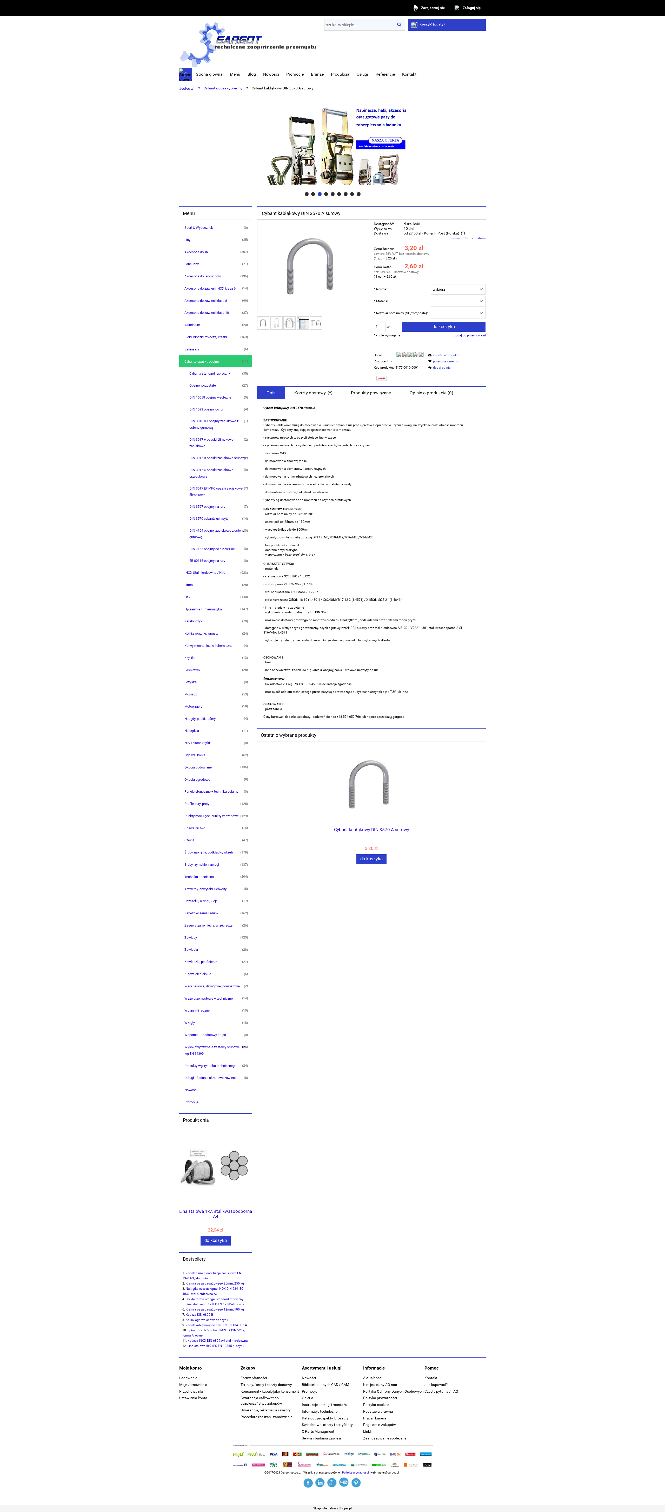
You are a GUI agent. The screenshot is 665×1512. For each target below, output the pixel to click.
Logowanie (188, 1378)
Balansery (191, 349)
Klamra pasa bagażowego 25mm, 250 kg (215, 1283)
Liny (187, 240)
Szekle (189, 840)
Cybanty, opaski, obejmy (202, 361)
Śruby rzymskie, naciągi (201, 864)
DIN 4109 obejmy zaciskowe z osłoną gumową (216, 534)
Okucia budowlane (198, 767)
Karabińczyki (193, 621)
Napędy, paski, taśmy (200, 719)
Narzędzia (191, 731)
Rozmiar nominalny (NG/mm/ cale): (401, 313)
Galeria (307, 1398)
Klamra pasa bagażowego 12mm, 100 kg (215, 1309)
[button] (442, 355)
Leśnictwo (192, 670)
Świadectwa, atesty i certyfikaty (327, 1425)
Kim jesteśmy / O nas (380, 1385)
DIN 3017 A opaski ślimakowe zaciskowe (211, 443)
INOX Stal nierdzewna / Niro (204, 573)
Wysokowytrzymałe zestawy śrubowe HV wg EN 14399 (214, 1050)
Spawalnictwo (194, 828)
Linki (367, 1431)
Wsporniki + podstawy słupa (205, 1035)
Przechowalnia (191, 1391)
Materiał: (381, 301)
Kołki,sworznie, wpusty (201, 633)
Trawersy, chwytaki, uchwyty (205, 889)
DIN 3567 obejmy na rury (207, 507)
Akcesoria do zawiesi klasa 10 (206, 313)
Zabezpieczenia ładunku (202, 913)
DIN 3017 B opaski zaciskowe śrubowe (218, 458)
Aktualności (372, 1378)
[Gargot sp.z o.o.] (309, 1482)
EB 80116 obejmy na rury (207, 561)
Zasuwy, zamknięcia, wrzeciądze (208, 925)
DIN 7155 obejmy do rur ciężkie (212, 549)
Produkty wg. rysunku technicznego (210, 1066)
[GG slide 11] (332, 145)
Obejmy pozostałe (202, 385)
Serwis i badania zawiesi (321, 1438)
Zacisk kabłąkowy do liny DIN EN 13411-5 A (216, 1325)
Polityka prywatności (380, 1398)
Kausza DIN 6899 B (199, 1315)
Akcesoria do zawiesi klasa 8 (205, 301)
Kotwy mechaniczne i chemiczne (208, 646)
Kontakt (430, 1378)
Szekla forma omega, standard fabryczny (214, 1299)
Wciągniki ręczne (197, 1010)
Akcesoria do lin (196, 252)
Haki (187, 597)
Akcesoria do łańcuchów (202, 276)
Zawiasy (190, 938)
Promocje (191, 1102)
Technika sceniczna (199, 877)
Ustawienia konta (193, 1398)
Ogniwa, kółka (194, 755)
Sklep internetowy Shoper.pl (332, 1508)
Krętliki (189, 658)
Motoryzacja (193, 706)
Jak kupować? (436, 1385)
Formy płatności (254, 1378)
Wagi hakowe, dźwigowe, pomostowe (212, 986)
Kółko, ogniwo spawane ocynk (207, 1320)
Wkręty (189, 1023)
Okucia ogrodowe (197, 779)
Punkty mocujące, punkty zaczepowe (211, 816)
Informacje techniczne (319, 1411)
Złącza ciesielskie (197, 974)
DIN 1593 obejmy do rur (206, 409)
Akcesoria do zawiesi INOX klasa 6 (210, 288)
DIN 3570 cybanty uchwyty (208, 518)
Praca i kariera (374, 1418)
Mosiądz (190, 694)
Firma (188, 585)
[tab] (307, 194)
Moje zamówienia (193, 1385)
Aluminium (192, 325)
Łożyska (190, 682)
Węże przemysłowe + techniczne (208, 998)
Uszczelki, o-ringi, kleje (201, 901)
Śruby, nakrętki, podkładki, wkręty (209, 852)
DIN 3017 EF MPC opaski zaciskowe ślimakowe (216, 491)
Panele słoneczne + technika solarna (211, 791)
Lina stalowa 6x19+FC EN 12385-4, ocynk (215, 1304)
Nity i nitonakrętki (197, 743)
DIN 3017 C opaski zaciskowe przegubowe (211, 473)
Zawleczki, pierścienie (200, 962)
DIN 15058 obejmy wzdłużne (210, 397)
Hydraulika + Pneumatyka (203, 609)
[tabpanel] (371, 562)
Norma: (380, 289)
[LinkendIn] (321, 1482)
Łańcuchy (191, 264)
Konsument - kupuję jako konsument (270, 1391)
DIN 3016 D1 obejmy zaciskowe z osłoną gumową (213, 424)
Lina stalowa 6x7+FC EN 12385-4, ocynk (216, 1346)
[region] (332, 145)
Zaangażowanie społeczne (384, 1438)
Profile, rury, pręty (196, 804)
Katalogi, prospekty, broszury (325, 1418)
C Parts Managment (318, 1431)
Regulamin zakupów (379, 1425)
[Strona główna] (247, 42)
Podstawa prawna (378, 1411)
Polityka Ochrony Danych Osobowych (393, 1391)
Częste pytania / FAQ (441, 1391)
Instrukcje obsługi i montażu (324, 1405)
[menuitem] (209, 74)
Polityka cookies (376, 1405)
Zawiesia (191, 949)
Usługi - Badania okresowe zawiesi (210, 1078)
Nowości (190, 1090)
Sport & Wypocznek (198, 228)
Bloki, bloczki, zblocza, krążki (205, 337)
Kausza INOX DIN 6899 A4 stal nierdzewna (218, 1340)
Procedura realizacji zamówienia (266, 1417)
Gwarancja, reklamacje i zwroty (266, 1410)
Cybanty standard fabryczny (209, 373)
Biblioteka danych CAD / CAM (325, 1385)
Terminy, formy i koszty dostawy (266, 1385)
